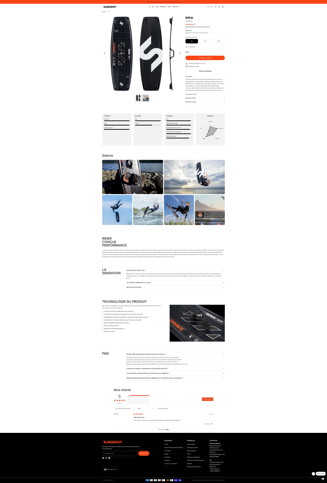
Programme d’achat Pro (194, 467)
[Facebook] (103, 458)
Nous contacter (191, 451)
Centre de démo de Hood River (173, 447)
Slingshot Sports (109, 480)
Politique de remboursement (195, 460)
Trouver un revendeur (170, 463)
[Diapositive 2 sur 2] (146, 98)
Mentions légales (221, 480)
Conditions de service (210, 480)
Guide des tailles (190, 98)
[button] (138, 395)
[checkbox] (165, 409)
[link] (190, 24)
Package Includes (190, 102)
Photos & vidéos (163, 408)
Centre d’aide (191, 444)
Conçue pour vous (191, 94)
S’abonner (144, 453)
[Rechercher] (215, 7)
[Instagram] (106, 458)
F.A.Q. (189, 454)
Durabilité (167, 457)
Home (103, 11)
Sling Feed (167, 451)
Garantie (189, 463)
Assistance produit (192, 447)
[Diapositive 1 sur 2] (138, 98)
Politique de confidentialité (198, 480)
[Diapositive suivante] (180, 54)
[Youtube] (109, 458)
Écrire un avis (207, 399)
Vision (166, 444)
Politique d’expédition (193, 457)
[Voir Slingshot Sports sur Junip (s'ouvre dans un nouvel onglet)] (167, 429)
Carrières (167, 460)
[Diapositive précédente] (104, 54)
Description (188, 76)
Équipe (166, 454)
